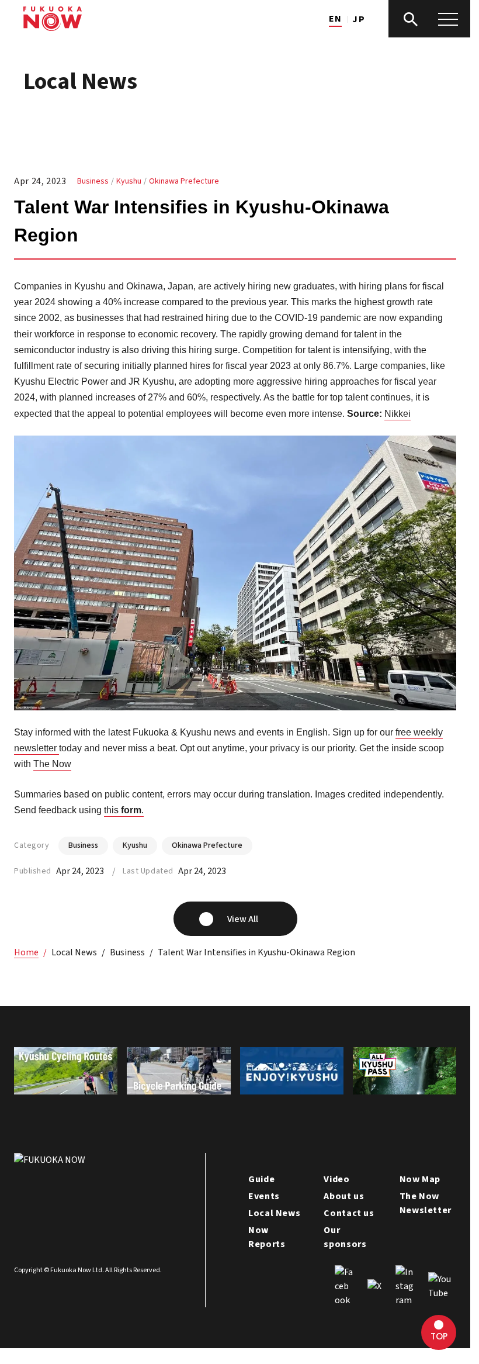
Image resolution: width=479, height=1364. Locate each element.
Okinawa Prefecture (184, 181)
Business (93, 181)
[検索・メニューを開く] (429, 18)
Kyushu (128, 181)
